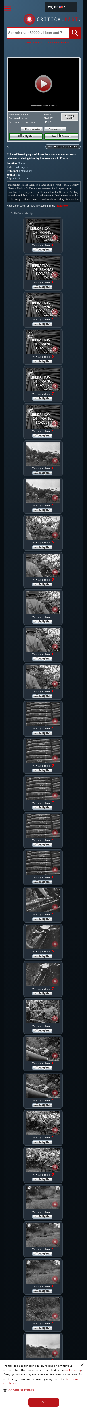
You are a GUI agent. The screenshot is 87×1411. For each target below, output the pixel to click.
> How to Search (33, 42)
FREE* (47, 122)
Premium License (18, 118)
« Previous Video (32, 129)
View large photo (41, 245)
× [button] (82, 1365)
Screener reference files (22, 122)
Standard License (18, 114)
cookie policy (72, 1370)
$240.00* (48, 118)
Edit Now (62, 205)
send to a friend (66, 147)
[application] (43, 84)
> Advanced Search (58, 42)
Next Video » (55, 129)
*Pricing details (69, 116)
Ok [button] (43, 1402)
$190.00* (48, 114)
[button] (43, 84)
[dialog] (43, 1385)
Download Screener (61, 136)
